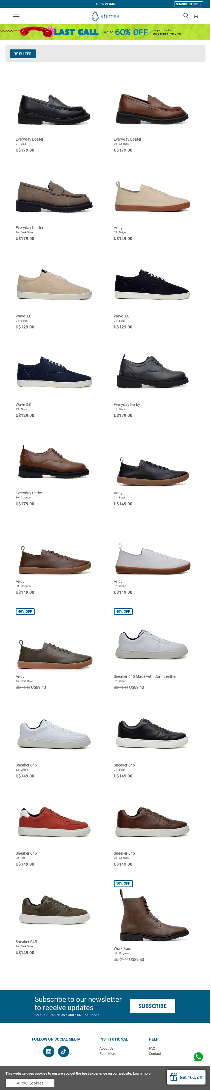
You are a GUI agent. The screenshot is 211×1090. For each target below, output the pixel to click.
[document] (105, 1078)
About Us (106, 1048)
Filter (25, 53)
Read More (107, 1054)
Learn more (142, 1073)
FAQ (152, 1048)
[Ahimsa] (105, 15)
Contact (155, 1054)
